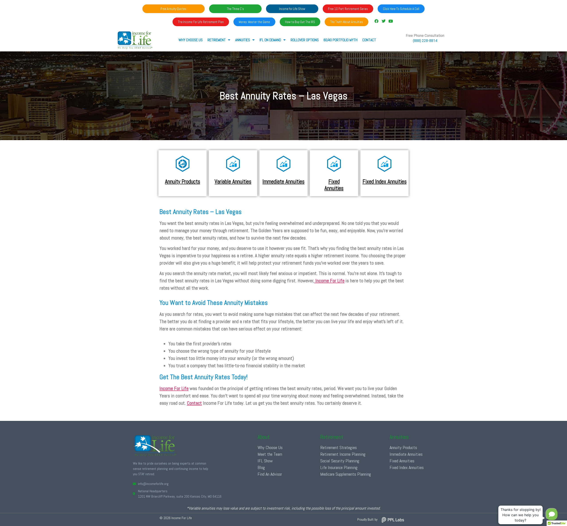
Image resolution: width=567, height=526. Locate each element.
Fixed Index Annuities (385, 181)
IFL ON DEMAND (270, 39)
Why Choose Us (191, 39)
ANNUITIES (242, 39)
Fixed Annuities (334, 185)
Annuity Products (182, 181)
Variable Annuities (233, 181)
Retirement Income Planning (342, 454)
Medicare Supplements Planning (345, 474)
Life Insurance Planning (338, 467)
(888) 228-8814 (425, 41)
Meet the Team (270, 454)
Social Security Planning (339, 461)
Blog (261, 467)
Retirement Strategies (338, 447)
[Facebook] (376, 21)
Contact (369, 39)
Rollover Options (305, 39)
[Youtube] (390, 21)
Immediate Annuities (283, 181)
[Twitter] (383, 21)
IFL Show (265, 461)
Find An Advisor (270, 474)
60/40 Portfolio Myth (340, 39)
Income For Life (329, 280)
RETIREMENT (217, 39)
